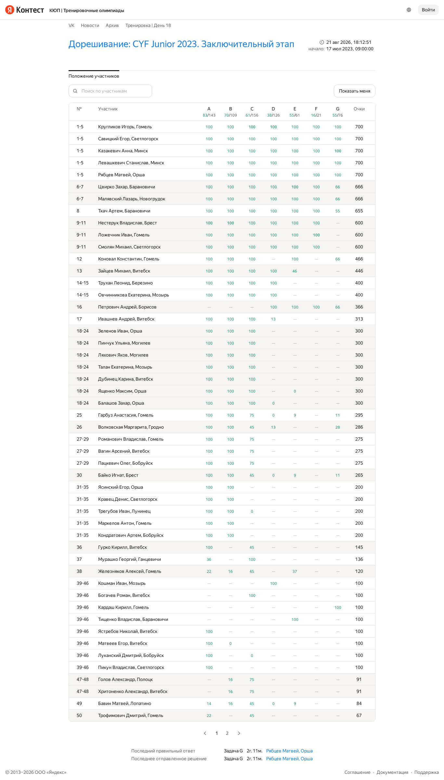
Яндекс (56, 772)
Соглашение (358, 772)
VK (71, 25)
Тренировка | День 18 (148, 25)
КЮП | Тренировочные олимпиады (86, 10)
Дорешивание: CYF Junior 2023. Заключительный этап (181, 44)
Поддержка (426, 772)
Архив (112, 25)
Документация (392, 772)
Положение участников (94, 76)
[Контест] (24, 9)
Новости (90, 25)
